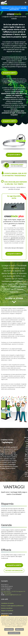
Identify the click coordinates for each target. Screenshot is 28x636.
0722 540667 (7, 593)
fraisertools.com (10, 97)
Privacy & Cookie (6, 605)
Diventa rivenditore (6, 608)
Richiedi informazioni (14, 570)
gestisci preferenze (17, 605)
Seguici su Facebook (7, 610)
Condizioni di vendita (7, 603)
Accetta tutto (9, 629)
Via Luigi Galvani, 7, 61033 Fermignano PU (13, 591)
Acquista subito (9, 73)
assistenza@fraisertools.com (13, 594)
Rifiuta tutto (19, 629)
